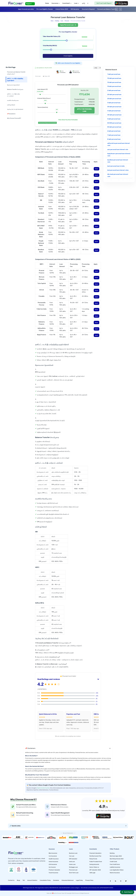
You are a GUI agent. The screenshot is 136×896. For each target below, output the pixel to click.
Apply (96, 168)
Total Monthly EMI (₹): (50, 45)
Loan (62, 20)
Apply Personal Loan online (26, 9)
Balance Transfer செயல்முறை (15, 89)
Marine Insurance (115, 872)
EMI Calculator (75, 9)
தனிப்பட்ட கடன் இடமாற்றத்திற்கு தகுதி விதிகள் (15, 79)
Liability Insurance (115, 867)
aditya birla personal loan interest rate (118, 144)
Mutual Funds (93, 858)
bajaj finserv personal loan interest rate (118, 155)
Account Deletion (32, 880)
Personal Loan (73, 870)
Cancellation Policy (45, 880)
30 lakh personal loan (114, 107)
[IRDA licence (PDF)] (26, 869)
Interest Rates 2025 (62, 9)
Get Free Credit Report (104, 3)
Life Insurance (53, 864)
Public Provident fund (95, 861)
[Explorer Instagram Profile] (121, 881)
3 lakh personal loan (113, 103)
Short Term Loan (73, 872)
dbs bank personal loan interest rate (117, 175)
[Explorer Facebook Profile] (110, 881)
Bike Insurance (53, 853)
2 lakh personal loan (113, 90)
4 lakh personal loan (114, 111)
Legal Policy (79, 880)
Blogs (18, 880)
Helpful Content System (43, 788)
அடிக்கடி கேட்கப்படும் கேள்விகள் (15, 109)
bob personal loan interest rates (118, 170)
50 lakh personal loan (114, 127)
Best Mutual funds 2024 (116, 858)
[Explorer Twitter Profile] (126, 881)
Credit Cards (113, 861)
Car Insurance (53, 856)
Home (47, 3)
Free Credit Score (115, 864)
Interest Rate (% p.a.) (44, 98)
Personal (67, 20)
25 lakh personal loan (114, 98)
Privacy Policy (89, 880)
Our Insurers (52, 867)
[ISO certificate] (33, 869)
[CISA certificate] (18, 869)
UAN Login (92, 872)
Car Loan (71, 856)
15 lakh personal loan (114, 86)
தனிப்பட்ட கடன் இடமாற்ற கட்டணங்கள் (13, 95)
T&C (24, 880)
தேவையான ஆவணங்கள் (13, 85)
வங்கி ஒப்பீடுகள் (11, 105)
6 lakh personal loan (113, 131)
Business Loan (73, 853)
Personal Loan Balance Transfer (106, 9)
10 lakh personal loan (114, 78)
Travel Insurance (53, 872)
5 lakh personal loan (113, 119)
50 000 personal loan (114, 123)
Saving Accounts (94, 864)
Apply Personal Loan (67, 25)
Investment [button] (66, 3)
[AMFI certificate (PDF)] (11, 869)
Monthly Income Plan (95, 856)
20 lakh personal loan (114, 94)
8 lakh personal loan (114, 139)
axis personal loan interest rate (117, 149)
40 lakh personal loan (114, 115)
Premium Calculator (54, 870)
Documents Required (88, 9)
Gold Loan (72, 861)
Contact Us (11, 880)
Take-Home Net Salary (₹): (51, 36)
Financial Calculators (95, 853)
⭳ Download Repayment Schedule (47, 122)
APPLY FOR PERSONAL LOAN (84, 110)
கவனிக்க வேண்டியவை (13, 100)
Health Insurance (54, 858)
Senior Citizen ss (94, 867)
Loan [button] (75, 3)
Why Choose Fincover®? (14, 118)
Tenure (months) (42, 107)
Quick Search (128, 892)
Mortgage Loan (73, 867)
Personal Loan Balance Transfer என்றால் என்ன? (16, 73)
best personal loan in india (116, 166)
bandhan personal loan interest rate (117, 161)
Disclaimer (56, 880)
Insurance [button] (55, 3)
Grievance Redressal (67, 880)
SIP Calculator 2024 (95, 870)
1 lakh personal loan (113, 74)
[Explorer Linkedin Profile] (115, 881)
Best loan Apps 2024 (116, 856)
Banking (57, 20)
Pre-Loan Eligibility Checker (45, 9)
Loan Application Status (117, 870)
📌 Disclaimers (11, 113)
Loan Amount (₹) (42, 89)
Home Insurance (53, 861)
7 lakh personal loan (113, 135)
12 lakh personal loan (114, 82)
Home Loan (72, 864)
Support (29, 4)
